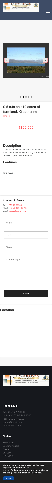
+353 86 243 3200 (18, 208)
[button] (48, 11)
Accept (8, 478)
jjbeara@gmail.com (17, 211)
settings (37, 473)
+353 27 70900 (15, 205)
